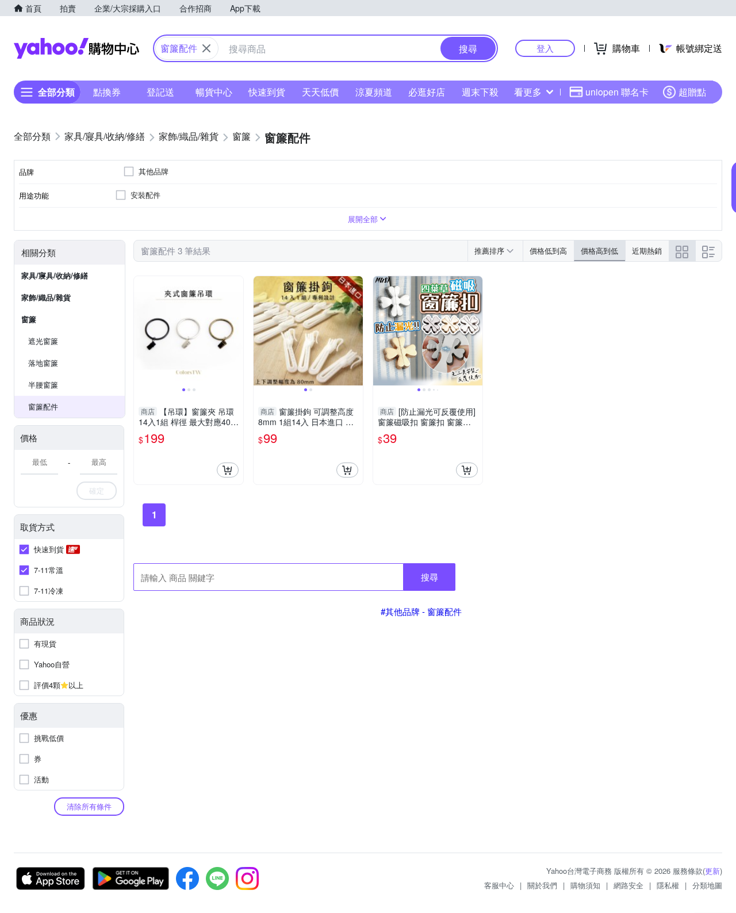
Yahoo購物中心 (76, 48)
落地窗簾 (43, 362)
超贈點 (692, 91)
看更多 (528, 91)
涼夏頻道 (373, 91)
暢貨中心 (213, 91)
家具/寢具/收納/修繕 (54, 275)
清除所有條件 (89, 806)
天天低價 (320, 91)
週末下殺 (480, 91)
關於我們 (542, 885)
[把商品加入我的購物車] (228, 470)
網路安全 (628, 885)
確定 (96, 490)
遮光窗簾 (43, 340)
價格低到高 (548, 250)
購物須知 (585, 885)
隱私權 (668, 885)
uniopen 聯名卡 (617, 91)
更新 (712, 870)
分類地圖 (707, 885)
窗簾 (28, 319)
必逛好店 (426, 91)
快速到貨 (266, 91)
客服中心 (499, 885)
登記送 (160, 91)
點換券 (107, 91)
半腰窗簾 (43, 384)
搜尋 (429, 577)
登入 (545, 48)
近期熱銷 (647, 250)
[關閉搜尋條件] (206, 48)
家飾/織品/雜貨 (46, 297)
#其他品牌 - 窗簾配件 (421, 611)
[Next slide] (235, 330)
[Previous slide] (141, 330)
